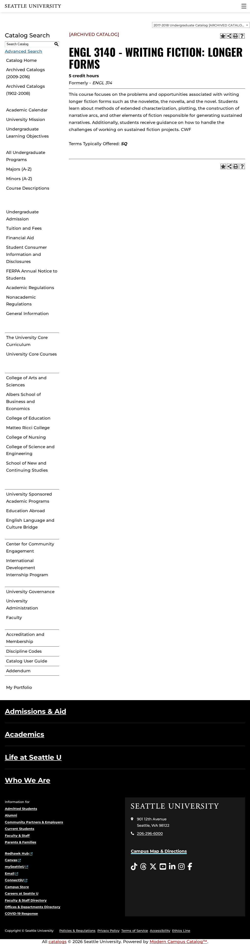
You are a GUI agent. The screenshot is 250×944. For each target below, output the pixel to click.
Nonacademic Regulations (21, 301)
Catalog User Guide (26, 661)
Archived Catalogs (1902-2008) (25, 90)
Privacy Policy (108, 931)
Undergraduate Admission (22, 215)
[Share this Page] (229, 36)
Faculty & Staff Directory (26, 900)
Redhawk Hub (17, 853)
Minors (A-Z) (19, 178)
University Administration (22, 604)
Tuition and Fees (24, 228)
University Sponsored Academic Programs (29, 498)
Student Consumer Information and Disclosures (26, 254)
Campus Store (17, 887)
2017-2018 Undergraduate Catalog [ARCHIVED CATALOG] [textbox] (199, 25)
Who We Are (27, 780)
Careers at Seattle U (21, 893)
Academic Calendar (27, 110)
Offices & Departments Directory (32, 907)
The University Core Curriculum (27, 341)
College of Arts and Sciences (26, 381)
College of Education (28, 418)
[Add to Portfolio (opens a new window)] (223, 36)
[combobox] (201, 25)
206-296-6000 (150, 833)
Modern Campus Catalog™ (178, 941)
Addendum (18, 670)
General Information (27, 313)
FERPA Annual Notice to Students (31, 275)
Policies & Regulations (77, 931)
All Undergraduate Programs (25, 156)
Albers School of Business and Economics (23, 401)
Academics (24, 734)
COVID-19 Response (21, 913)
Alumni (11, 815)
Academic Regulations (30, 287)
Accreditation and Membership (25, 638)
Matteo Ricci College (28, 427)
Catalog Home (21, 60)
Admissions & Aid (35, 711)
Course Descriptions (27, 188)
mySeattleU (14, 866)
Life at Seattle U (33, 757)
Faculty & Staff (17, 835)
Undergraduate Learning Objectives (27, 133)
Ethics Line (181, 931)
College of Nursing (26, 437)
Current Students (19, 829)
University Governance (30, 591)
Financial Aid (20, 237)
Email (9, 873)
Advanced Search (23, 51)
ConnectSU (14, 880)
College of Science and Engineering (30, 450)
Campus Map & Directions (159, 851)
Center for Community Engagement (30, 547)
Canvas (11, 860)
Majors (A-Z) (19, 169)
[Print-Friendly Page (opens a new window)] (235, 36)
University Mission (25, 119)
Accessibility (160, 931)
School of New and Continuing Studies (27, 467)
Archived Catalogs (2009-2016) (25, 73)
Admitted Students (21, 809)
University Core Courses (31, 354)
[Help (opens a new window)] (242, 36)
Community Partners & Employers (34, 822)
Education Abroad (25, 510)
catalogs (58, 941)
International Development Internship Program (27, 567)
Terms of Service (134, 931)
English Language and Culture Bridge (30, 524)
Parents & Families (20, 842)
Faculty (14, 617)
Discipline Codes (24, 651)
